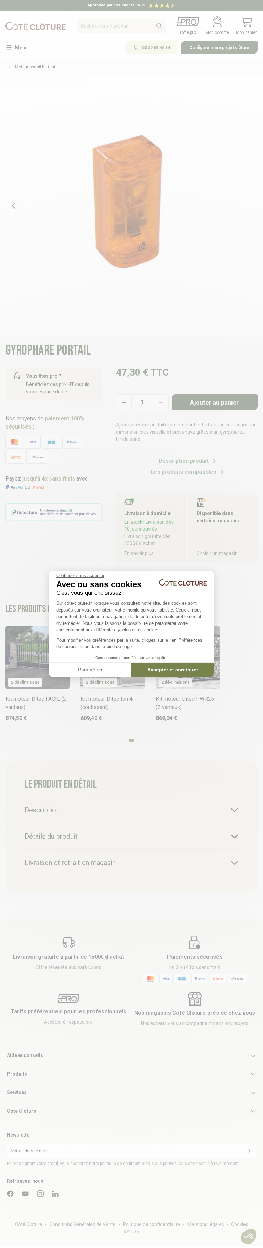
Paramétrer (90, 669)
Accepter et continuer (172, 669)
